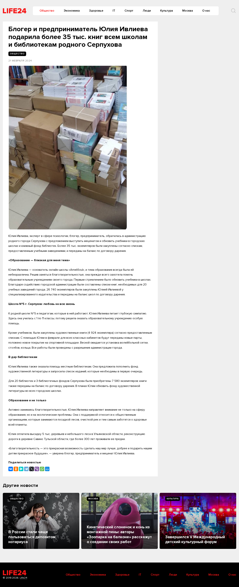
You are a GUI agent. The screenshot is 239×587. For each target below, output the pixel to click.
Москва (187, 11)
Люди (147, 11)
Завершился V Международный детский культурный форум (195, 539)
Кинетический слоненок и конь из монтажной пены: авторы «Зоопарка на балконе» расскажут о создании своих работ (119, 534)
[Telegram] (26, 469)
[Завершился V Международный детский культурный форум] (198, 521)
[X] (31, 469)
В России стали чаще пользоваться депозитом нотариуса (31, 537)
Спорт (129, 11)
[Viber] (37, 469)
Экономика (72, 11)
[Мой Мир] (47, 469)
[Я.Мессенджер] (21, 469)
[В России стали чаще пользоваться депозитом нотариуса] (41, 521)
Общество (47, 11)
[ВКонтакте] (10, 469)
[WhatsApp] (42, 469)
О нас (206, 11)
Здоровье (96, 11)
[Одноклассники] (16, 469)
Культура (166, 11)
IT (114, 11)
